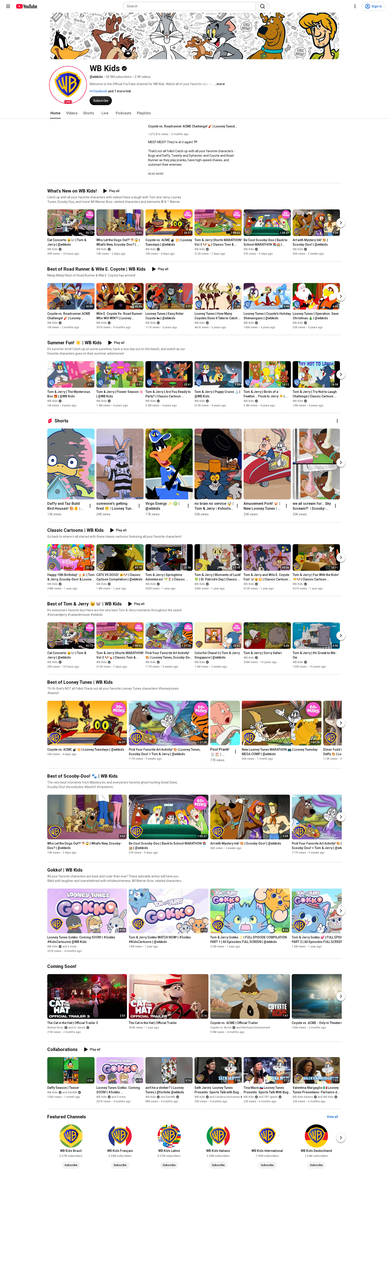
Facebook (100, 91)
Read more (156, 173)
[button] (68, 85)
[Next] (340, 222)
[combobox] (190, 6)
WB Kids (52, 249)
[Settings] (355, 6)
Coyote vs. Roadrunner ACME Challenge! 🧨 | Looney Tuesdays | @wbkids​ (193, 126)
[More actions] (337, 420)
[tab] (55, 113)
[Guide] (8, 6)
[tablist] (194, 113)
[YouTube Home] (26, 6)
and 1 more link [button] (119, 91)
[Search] (262, 6)
